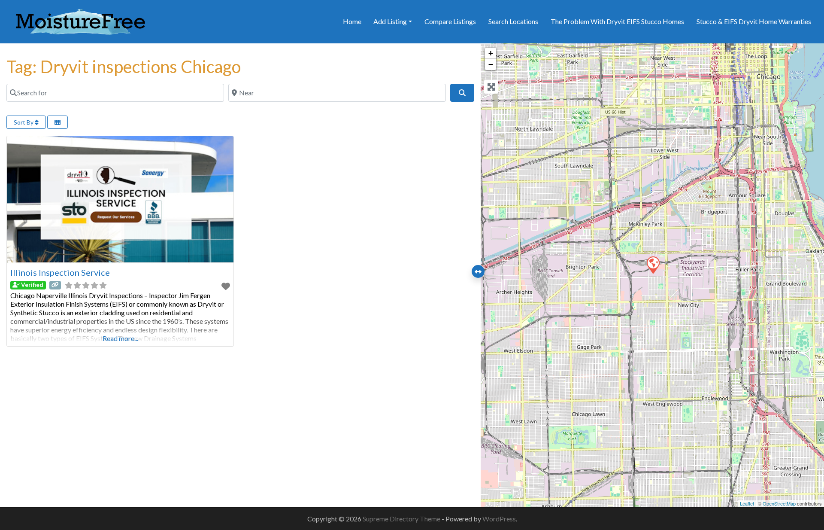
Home (352, 21)
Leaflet (747, 503)
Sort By (24, 122)
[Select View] (57, 122)
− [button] (490, 64)
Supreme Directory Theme (402, 519)
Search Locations (513, 21)
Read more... (120, 338)
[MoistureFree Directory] (80, 20)
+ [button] (490, 53)
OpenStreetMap (779, 503)
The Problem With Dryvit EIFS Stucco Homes (617, 21)
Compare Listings (450, 21)
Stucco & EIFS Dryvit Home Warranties (754, 21)
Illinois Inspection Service (60, 272)
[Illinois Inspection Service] (652, 264)
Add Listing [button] (390, 21)
